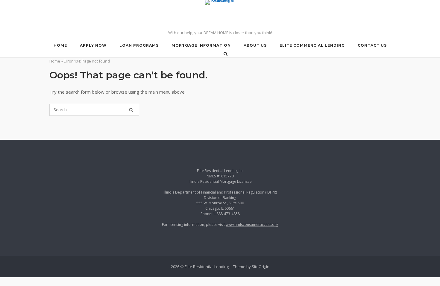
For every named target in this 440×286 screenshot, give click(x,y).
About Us (255, 45)
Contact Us (372, 45)
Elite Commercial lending (312, 45)
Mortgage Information (201, 45)
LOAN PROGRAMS (139, 45)
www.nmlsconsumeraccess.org (252, 224)
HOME (60, 45)
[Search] (131, 110)
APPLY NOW (93, 45)
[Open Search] (225, 54)
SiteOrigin (260, 266)
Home (54, 61)
